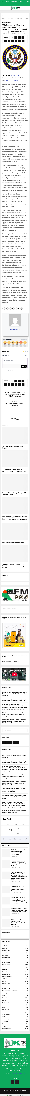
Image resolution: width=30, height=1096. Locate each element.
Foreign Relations (7, 976)
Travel (4, 1026)
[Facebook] (12, 1082)
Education (5, 960)
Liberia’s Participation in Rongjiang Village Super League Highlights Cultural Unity (18, 863)
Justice (4, 995)
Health (4, 981)
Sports (4, 1012)
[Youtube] (17, 1082)
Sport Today (5, 1009)
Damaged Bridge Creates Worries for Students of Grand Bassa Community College (13, 565)
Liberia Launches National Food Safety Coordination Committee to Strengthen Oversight (13, 714)
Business (4, 948)
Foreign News (6, 974)
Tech (3, 1016)
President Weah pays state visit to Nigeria (12, 447)
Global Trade (6, 979)
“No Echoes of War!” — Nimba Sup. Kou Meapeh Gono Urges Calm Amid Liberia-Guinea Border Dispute (13, 790)
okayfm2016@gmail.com (18, 1073)
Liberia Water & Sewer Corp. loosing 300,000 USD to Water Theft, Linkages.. (15, 394)
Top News (9, 22)
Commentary (6, 950)
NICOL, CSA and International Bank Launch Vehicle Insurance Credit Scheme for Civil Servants (14, 694)
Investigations (6, 993)
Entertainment (6, 962)
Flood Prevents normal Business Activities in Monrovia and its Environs (14, 470)
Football (4, 971)
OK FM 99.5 (6, 33)
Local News (5, 997)
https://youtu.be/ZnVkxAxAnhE (10, 661)
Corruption (5, 953)
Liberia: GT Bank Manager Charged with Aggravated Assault (14, 493)
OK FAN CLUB (27, 2)
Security (4, 1007)
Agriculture (5, 945)
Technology (5, 1019)
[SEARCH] (26, 730)
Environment (6, 964)
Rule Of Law (5, 1002)
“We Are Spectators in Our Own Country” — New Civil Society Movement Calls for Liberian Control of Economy (15, 721)
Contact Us (8, 2)
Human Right (6, 988)
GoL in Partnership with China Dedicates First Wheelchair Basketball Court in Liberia (14, 797)
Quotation (20, 1)
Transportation (6, 1023)
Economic (5, 955)
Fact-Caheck (5, 967)
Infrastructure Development (10, 990)
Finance (4, 969)
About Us (2, 2)
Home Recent (6, 983)
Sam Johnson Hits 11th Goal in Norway (15, 404)
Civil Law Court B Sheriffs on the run (13, 542)
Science (4, 1005)
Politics (4, 22)
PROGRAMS (14, 1)
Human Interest (6, 986)
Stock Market (6, 1014)
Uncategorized (6, 1028)
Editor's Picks (6, 957)
